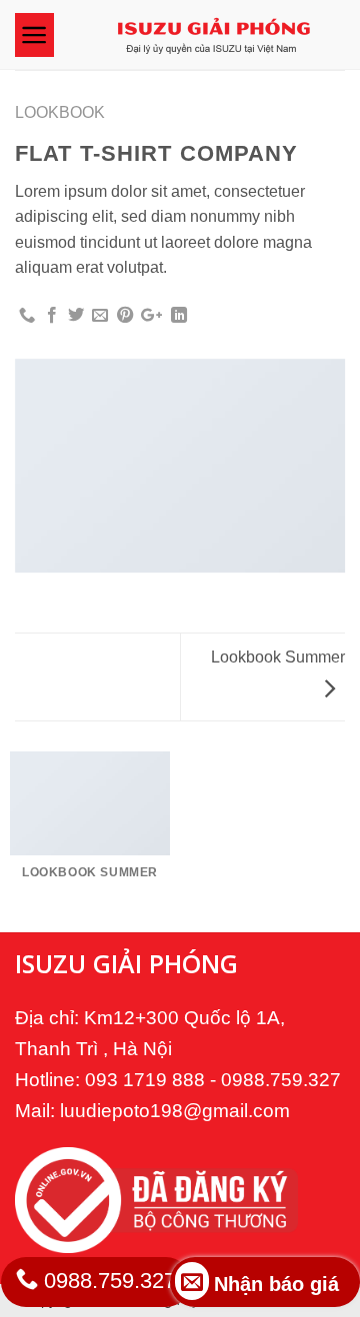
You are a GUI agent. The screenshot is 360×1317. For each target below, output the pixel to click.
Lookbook (60, 112)
